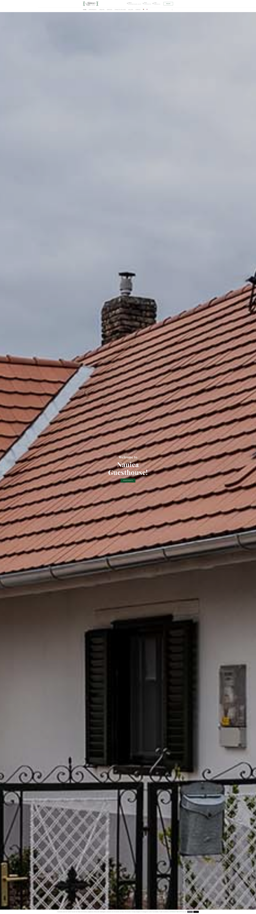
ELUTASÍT (196, 911)
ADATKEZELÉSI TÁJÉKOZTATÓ (176, 911)
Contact (138, 9)
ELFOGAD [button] (190, 911)
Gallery (130, 9)
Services (109, 9)
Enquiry (101, 9)
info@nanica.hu (157, 4)
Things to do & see (120, 9)
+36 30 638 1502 (147, 4)
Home (84, 9)
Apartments (92, 9)
